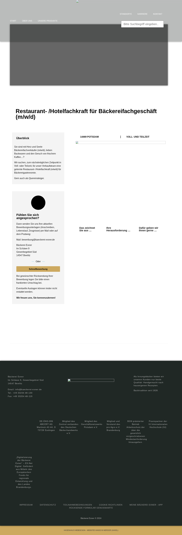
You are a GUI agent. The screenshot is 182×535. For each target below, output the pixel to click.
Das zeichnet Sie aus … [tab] (87, 229)
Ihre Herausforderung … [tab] (118, 229)
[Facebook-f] (136, 397)
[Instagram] (142, 397)
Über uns (27, 21)
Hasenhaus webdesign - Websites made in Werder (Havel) (91, 530)
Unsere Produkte (47, 21)
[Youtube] (147, 397)
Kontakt (157, 14)
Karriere (142, 14)
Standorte (126, 14)
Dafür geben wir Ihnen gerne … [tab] (148, 229)
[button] (142, 19)
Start (13, 21)
